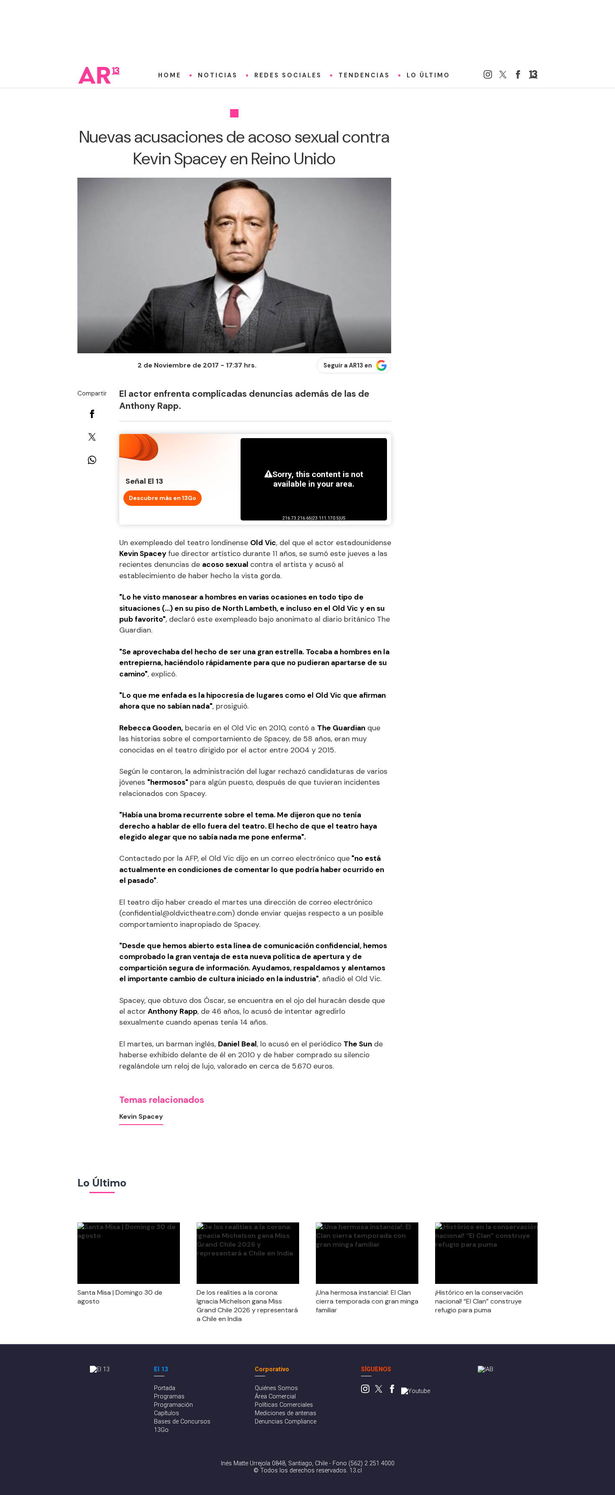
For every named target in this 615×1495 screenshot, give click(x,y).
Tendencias (364, 75)
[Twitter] (503, 76)
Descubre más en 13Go (162, 498)
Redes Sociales (288, 75)
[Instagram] (488, 76)
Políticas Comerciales (284, 1404)
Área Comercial (275, 1396)
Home (169, 75)
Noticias (218, 75)
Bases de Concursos (182, 1421)
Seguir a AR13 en (347, 365)
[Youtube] (415, 1391)
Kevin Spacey (141, 1116)
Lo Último (428, 75)
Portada (164, 1388)
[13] (533, 76)
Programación (173, 1404)
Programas (169, 1396)
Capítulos (166, 1413)
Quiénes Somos (276, 1388)
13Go (161, 1430)
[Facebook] (518, 76)
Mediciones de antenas (285, 1413)
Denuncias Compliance (285, 1421)
